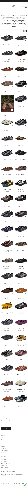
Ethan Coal (7, 59)
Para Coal (7, 343)
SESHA (20, 359)
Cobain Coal (7, 144)
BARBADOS (21, 189)
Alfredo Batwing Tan (21, 344)
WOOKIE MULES (21, 389)
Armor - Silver (21, 404)
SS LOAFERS (21, 105)
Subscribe (6, 428)
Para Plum (21, 328)
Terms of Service (4, 450)
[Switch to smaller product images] (26, 31)
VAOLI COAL (7, 328)
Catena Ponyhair (21, 144)
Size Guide (3, 452)
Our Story (3, 437)
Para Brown (7, 89)
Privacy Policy (4, 461)
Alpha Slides (20, 74)
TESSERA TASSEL (7, 159)
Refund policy (4, 465)
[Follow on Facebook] (2, 479)
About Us (3, 435)
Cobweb (21, 266)
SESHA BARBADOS (7, 219)
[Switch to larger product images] (23, 31)
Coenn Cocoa (7, 174)
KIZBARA (21, 204)
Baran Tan (7, 74)
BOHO (7, 359)
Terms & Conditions (5, 459)
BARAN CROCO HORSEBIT (7, 235)
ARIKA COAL (7, 374)
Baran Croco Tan (21, 374)
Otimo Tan (7, 113)
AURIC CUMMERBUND (20, 59)
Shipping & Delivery (5, 467)
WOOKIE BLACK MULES (21, 159)
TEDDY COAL (21, 219)
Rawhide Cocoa (7, 297)
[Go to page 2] (16, 410)
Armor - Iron (7, 189)
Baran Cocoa (21, 250)
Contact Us (3, 448)
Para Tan (20, 297)
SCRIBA (7, 204)
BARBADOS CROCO (20, 281)
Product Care (4, 439)
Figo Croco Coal (7, 44)
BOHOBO (7, 281)
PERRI (20, 312)
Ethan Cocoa (7, 389)
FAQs (2, 442)
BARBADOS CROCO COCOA (7, 251)
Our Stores (3, 444)
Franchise (3, 446)
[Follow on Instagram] (5, 479)
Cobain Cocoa (7, 266)
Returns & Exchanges (5, 463)
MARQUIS (20, 89)
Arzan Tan (7, 404)
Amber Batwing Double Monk (7, 313)
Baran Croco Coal (21, 235)
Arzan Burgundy (20, 174)
